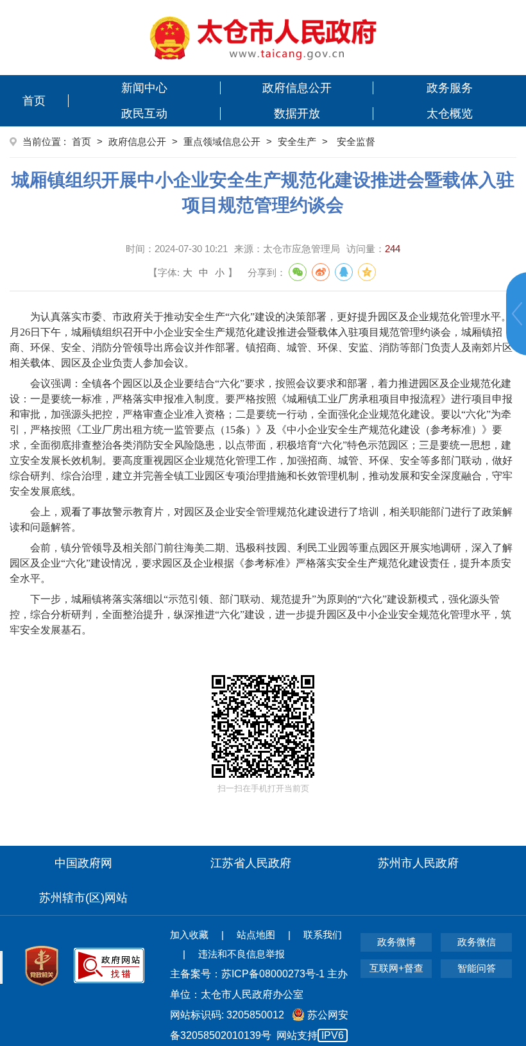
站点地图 (256, 934)
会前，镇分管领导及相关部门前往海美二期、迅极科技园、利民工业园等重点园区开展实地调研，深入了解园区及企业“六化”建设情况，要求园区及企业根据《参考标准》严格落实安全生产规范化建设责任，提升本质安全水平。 (261, 563)
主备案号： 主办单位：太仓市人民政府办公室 (259, 984)
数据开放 (297, 113)
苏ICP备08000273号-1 (273, 973)
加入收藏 (189, 934)
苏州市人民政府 (418, 863)
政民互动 (144, 113)
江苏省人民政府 (250, 863)
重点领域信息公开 (221, 141)
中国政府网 (83, 863)
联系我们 (322, 934)
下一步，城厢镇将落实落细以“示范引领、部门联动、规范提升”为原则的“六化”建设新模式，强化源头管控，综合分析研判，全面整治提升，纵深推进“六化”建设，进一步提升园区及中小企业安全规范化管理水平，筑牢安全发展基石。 (260, 614)
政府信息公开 (297, 87)
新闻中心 (144, 87)
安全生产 (297, 141)
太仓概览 (450, 113)
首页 (34, 100)
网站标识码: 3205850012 (259, 1025)
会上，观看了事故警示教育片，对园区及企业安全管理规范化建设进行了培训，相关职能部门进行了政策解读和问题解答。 (261, 519)
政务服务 (450, 87)
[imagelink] (263, 37)
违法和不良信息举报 (241, 953)
